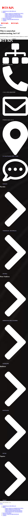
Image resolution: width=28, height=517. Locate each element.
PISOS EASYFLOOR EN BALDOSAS (13, 15)
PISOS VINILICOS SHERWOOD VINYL (14, 13)
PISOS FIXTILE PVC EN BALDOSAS (13, 17)
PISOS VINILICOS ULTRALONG (12, 14)
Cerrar (1, 503)
